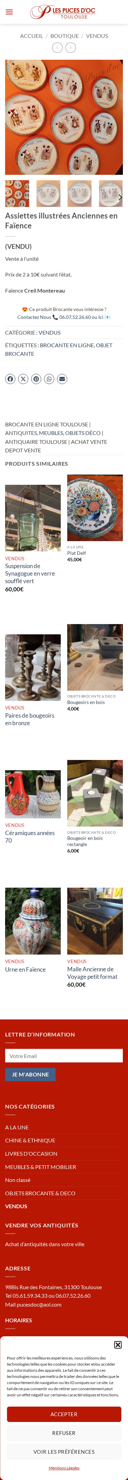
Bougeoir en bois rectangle (85, 841)
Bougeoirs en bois (86, 702)
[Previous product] (70, 47)
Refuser (63, 1433)
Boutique (65, 35)
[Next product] (57, 47)
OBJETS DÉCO (83, 432)
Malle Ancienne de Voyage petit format (92, 972)
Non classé (17, 1179)
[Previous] (16, 117)
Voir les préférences (64, 1452)
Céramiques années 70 (30, 836)
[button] (117, 1344)
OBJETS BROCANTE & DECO (40, 1193)
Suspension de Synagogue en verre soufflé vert (30, 573)
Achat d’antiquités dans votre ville (44, 1244)
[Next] (112, 117)
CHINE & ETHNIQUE (30, 1140)
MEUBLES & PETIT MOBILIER (40, 1167)
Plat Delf (76, 553)
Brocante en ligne (67, 345)
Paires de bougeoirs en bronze (29, 719)
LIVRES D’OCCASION (31, 1153)
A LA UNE (17, 1127)
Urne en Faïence (25, 969)
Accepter (64, 1414)
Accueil (31, 35)
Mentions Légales (64, 1467)
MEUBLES (51, 432)
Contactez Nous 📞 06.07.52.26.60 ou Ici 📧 (64, 317)
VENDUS (97, 35)
